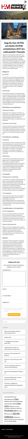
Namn (4, 289)
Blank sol (12, 396)
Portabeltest (7, 408)
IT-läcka (14, 401)
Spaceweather (15, 419)
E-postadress (6, 295)
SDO (18, 410)
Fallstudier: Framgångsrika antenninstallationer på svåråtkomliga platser (13, 385)
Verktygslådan (13, 421)
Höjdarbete (6, 401)
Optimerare (11, 406)
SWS (5, 421)
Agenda (3, 429)
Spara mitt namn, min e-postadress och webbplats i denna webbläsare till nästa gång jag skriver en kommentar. (13, 310)
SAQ (15, 410)
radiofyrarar (19, 408)
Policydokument (9, 429)
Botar (16, 396)
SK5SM (8, 413)
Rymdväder (8, 410)
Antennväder (7, 396)
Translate (8, 421)
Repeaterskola (7, 337)
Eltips (13, 399)
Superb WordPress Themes (14, 437)
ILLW (11, 401)
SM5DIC (11, 413)
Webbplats (5, 302)
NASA (19, 403)
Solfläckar (8, 416)
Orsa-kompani (16, 406)
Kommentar (6, 270)
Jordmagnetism (19, 401)
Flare (17, 399)
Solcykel (16, 413)
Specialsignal (20, 419)
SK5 (5, 413)
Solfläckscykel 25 (8, 419)
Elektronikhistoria (8, 399)
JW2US (15, 403)
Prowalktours (13, 408)
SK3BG (20, 410)
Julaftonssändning (8, 403)
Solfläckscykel (17, 417)
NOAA (6, 406)
